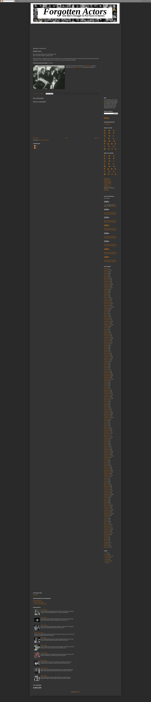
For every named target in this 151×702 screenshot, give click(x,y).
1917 (110, 222)
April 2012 (106, 540)
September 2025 (107, 287)
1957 (110, 253)
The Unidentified (107, 182)
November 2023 (107, 321)
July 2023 (106, 327)
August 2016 (106, 457)
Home (66, 137)
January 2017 (107, 449)
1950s (106, 249)
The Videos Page (107, 183)
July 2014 (106, 497)
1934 (115, 236)
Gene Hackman (44, 653)
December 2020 (107, 374)
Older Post (96, 137)
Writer (106, 562)
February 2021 (107, 371)
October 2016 (107, 454)
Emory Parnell (44, 660)
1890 (105, 204)
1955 (105, 253)
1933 (112, 236)
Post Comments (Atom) (44, 140)
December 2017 (107, 432)
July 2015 (106, 478)
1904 (115, 212)
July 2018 (106, 420)
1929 (115, 230)
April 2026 (106, 276)
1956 (107, 253)
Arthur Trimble (44, 625)
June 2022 (106, 347)
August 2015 (106, 476)
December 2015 (107, 470)
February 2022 (107, 353)
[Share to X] (49, 93)
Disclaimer (106, 189)
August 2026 (106, 270)
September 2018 (107, 417)
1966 (107, 261)
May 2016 (106, 462)
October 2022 (107, 340)
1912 (110, 220)
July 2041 (106, 268)
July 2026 (106, 271)
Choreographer (108, 556)
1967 (110, 261)
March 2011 (106, 545)
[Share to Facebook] (51, 93)
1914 (115, 220)
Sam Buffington (44, 609)
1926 (107, 230)
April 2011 (106, 544)
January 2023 (107, 335)
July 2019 (106, 401)
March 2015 (106, 484)
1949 (115, 245)
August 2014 (106, 496)
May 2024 (106, 313)
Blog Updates (107, 178)
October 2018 (107, 416)
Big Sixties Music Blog (39, 602)
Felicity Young (44, 645)
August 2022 (106, 343)
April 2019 (106, 406)
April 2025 (106, 295)
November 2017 (107, 433)
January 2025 (107, 300)
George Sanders (87, 65)
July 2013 (106, 516)
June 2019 (106, 403)
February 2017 (107, 448)
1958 (112, 253)
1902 (110, 212)
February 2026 (107, 279)
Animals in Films (107, 181)
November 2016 (107, 452)
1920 (105, 228)
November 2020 (107, 375)
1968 (112, 261)
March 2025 (106, 297)
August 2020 (106, 380)
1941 (107, 244)
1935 (105, 237)
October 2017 (107, 435)
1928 (112, 230)
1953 (112, 252)
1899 (115, 206)
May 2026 (106, 275)
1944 (115, 244)
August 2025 (106, 289)
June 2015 (106, 480)
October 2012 (107, 531)
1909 (115, 214)
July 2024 (106, 310)
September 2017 (107, 436)
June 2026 (106, 273)
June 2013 (106, 518)
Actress (106, 554)
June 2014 (106, 499)
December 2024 (107, 302)
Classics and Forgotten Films (40, 603)
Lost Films (106, 185)
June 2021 (106, 364)
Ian (36, 147)
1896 (107, 206)
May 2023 (106, 329)
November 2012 (107, 529)
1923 (112, 228)
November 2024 (107, 303)
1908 (112, 214)
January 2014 (107, 507)
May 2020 (106, 385)
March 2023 (106, 332)
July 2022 (106, 345)
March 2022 (106, 351)
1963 (112, 260)
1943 (112, 244)
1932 (110, 236)
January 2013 (107, 526)
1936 (107, 237)
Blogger (78, 691)
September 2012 (107, 532)
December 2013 (107, 508)
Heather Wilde (44, 675)
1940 (105, 244)
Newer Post (35, 137)
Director (107, 559)
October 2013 (107, 512)
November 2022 (107, 339)
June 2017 (106, 441)
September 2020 (107, 379)
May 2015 (106, 481)
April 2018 (106, 425)
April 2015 (106, 483)
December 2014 (107, 489)
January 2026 (107, 281)
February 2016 (107, 467)
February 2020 (107, 390)
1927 (110, 230)
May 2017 (106, 443)
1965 (105, 261)
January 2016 (107, 468)
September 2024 (107, 307)
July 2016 (106, 459)
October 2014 (107, 492)
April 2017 (106, 444)
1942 (110, 244)
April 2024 (106, 315)
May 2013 (106, 520)
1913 (112, 220)
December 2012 (107, 528)
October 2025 (107, 286)
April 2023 (106, 331)
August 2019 (106, 399)
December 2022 (107, 337)
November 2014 (107, 491)
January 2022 (107, 355)
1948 (112, 245)
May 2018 (106, 424)
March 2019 (106, 407)
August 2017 (106, 438)
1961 (107, 260)
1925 (105, 230)
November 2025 (107, 284)
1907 (110, 214)
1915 (105, 222)
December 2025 (107, 283)
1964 (115, 260)
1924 (115, 228)
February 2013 (107, 524)
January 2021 (107, 372)
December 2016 (107, 451)
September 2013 (107, 513)
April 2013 (106, 521)
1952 (110, 252)
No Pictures (106, 190)
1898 (112, 206)
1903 (112, 212)
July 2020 (106, 382)
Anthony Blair (43, 617)
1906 (107, 214)
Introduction (107, 124)
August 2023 (106, 326)
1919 (115, 222)
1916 (107, 222)
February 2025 (107, 299)
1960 (105, 260)
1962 (110, 260)
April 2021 (106, 367)
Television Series (107, 186)
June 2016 (106, 460)
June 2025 (106, 292)
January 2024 (107, 318)
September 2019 (107, 398)
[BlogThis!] (48, 93)
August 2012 (106, 534)
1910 (105, 220)
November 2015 (107, 472)
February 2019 (107, 409)
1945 (105, 245)
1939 (115, 237)
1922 (110, 228)
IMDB (105, 102)
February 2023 (107, 334)
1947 (110, 245)
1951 (107, 252)
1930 (105, 236)
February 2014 (107, 505)
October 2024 (107, 305)
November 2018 (107, 414)
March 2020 (106, 388)
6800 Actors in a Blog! (38, 632)
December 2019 (107, 393)
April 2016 (106, 464)
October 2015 (107, 473)
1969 (115, 261)
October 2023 (107, 323)
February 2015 (107, 486)
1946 (107, 245)
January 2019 (107, 411)
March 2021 (106, 369)
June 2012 (106, 537)
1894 (115, 204)
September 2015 (107, 475)
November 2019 (107, 395)
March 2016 (106, 465)
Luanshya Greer (44, 668)
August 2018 (106, 419)
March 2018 (106, 427)
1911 (107, 220)
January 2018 (107, 430)
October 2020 (107, 377)
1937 (110, 237)
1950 (105, 252)
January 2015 (107, 488)
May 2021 (106, 366)
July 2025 (106, 291)
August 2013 (106, 515)
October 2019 (107, 396)
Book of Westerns (38, 600)
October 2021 (107, 359)
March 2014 (106, 504)
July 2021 (106, 363)
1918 (112, 222)
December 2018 (107, 412)
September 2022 (107, 342)
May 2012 (106, 539)
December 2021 (107, 356)
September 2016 (107, 456)
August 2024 (106, 308)
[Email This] (46, 93)
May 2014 (106, 500)
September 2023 (107, 324)
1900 (105, 212)
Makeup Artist (108, 561)
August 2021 (106, 361)
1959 (115, 253)
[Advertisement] (75, 35)
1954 (115, 252)
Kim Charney (43, 637)
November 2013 (107, 510)
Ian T (37, 145)
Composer (107, 557)
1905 (105, 214)
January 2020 (107, 391)
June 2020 (106, 383)
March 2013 (106, 523)
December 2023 (107, 319)
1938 (112, 237)
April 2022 (106, 350)
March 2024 (106, 316)
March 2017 (106, 446)
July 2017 (106, 440)
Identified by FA (107, 179)
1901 (107, 212)
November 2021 (107, 358)
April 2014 (106, 502)
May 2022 (106, 348)
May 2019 (106, 404)
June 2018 (106, 422)
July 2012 (106, 536)
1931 (107, 236)
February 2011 (107, 547)
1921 (107, 228)
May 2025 (106, 294)
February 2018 (107, 428)
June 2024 (106, 311)
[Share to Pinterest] (52, 93)
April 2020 (106, 387)
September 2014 (107, 494)
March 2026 (106, 278)
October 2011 (107, 542)
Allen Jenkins (78, 67)
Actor (106, 553)
